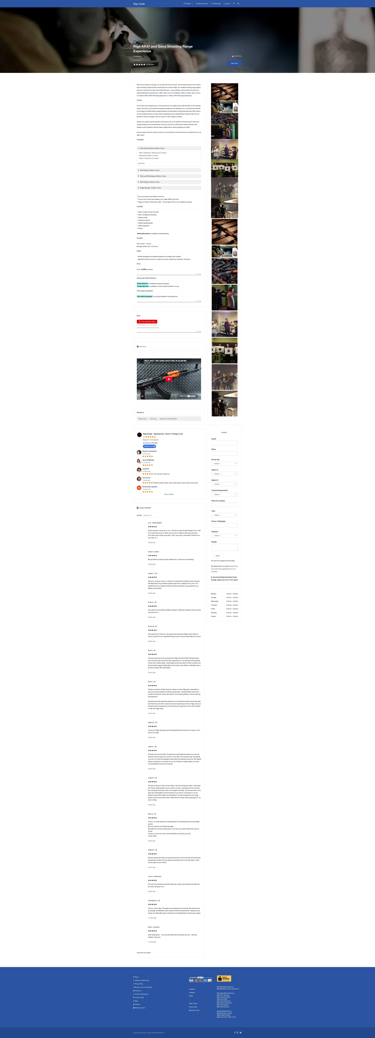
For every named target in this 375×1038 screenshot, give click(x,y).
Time (213, 511)
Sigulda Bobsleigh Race (224, 1011)
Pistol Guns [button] (153, 419)
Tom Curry (146, 478)
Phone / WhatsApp (218, 521)
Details (214, 542)
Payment (215, 531)
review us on (148, 446)
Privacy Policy (139, 984)
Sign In (228, 3)
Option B (215, 480)
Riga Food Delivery (223, 1005)
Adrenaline (142, 346)
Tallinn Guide (193, 1003)
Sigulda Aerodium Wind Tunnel (226, 1017)
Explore (188, 3)
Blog (136, 1001)
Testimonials (217, 3)
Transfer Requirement (220, 490)
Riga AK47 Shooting (223, 995)
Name (214, 449)
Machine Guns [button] (143, 419)
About (137, 977)
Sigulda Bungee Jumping (224, 1013)
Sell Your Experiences (141, 994)
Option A (215, 470)
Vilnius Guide (193, 1007)
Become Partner (203, 3)
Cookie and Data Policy (142, 980)
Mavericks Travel (194, 1010)
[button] (169, 148)
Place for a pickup (218, 501)
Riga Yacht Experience (224, 1001)
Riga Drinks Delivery (223, 1007)
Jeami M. (145, 469)
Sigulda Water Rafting (223, 1015)
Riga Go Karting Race (223, 997)
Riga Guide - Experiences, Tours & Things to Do (163, 434)
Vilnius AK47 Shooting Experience (180, 96)
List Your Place (139, 997)
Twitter (191, 996)
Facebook (192, 989)
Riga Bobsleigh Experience (225, 987)
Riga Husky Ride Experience (225, 993)
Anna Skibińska (148, 460)
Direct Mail (229, 580)
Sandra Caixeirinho (149, 451)
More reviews (169, 494)
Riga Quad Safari (222, 999)
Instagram (192, 992)
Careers (137, 1004)
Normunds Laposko (149, 486)
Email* (214, 439)
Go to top (199, 274)
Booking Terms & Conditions (143, 987)
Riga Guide (139, 3)
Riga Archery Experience (224, 1003)
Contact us (138, 991)
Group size (216, 459)
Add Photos (238, 56)
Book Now (234, 63)
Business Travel (140, 1008)
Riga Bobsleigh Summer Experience (228, 989)
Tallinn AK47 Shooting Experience (155, 96)
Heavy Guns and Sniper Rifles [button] (168, 419)
